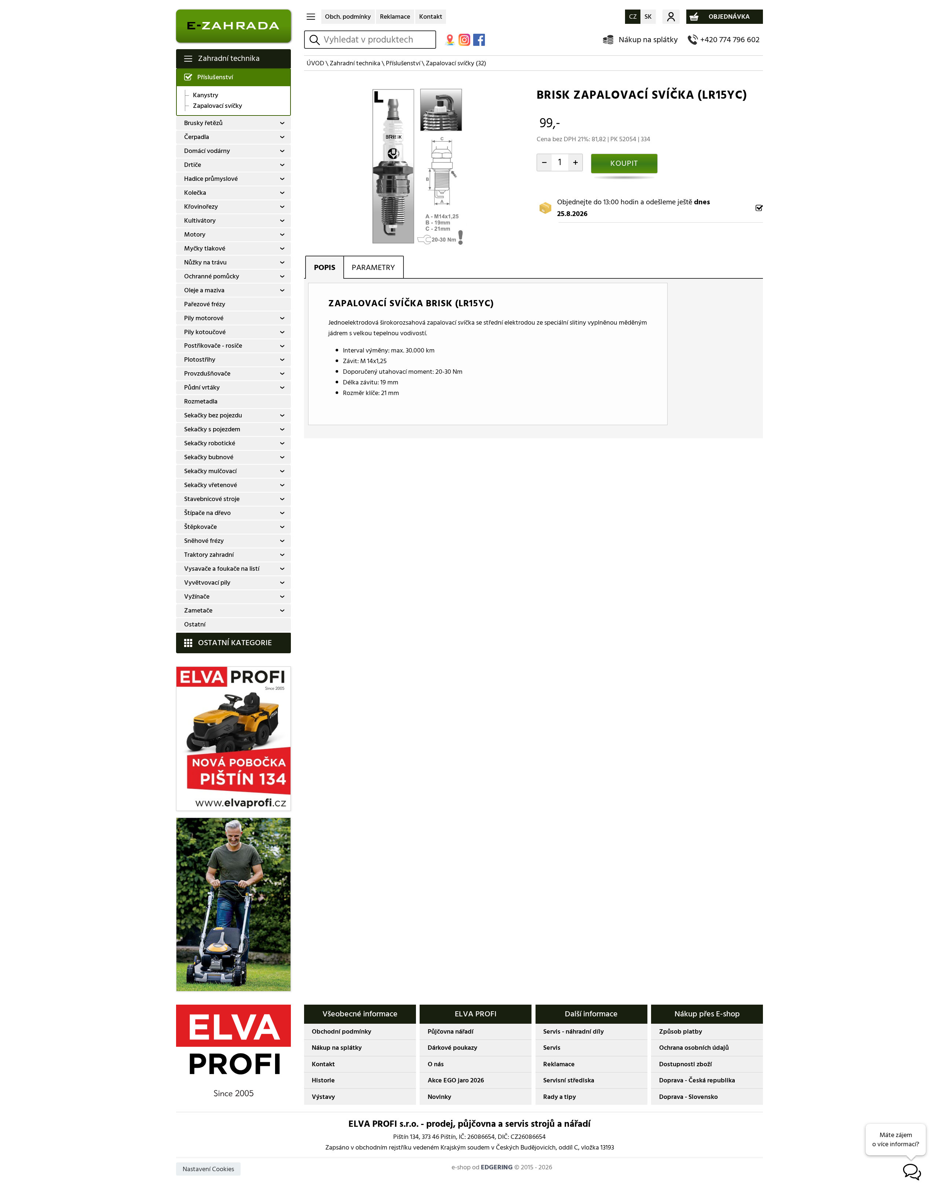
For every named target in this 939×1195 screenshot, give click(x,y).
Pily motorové (203, 318)
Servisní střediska (568, 1080)
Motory (194, 234)
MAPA (450, 39)
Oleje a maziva (204, 290)
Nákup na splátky (648, 39)
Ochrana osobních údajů (694, 1047)
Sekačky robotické (209, 443)
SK (648, 16)
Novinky (439, 1097)
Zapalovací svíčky (217, 106)
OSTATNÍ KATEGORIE (235, 642)
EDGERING (497, 1167)
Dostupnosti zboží (685, 1064)
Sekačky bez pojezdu (213, 415)
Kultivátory (200, 220)
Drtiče (192, 165)
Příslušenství (215, 77)
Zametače (198, 610)
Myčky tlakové (204, 248)
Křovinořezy (201, 206)
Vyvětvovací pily (207, 582)
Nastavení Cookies (208, 1169)
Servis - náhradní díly (573, 1031)
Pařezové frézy (204, 304)
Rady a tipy (559, 1097)
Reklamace (395, 16)
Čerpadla (196, 137)
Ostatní (194, 624)
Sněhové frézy (204, 541)
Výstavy (323, 1097)
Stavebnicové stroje (212, 499)
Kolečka (195, 192)
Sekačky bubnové (208, 457)
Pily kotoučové (205, 332)
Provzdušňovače (207, 373)
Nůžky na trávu (205, 262)
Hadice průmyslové (211, 178)
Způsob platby (680, 1031)
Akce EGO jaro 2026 (456, 1080)
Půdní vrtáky (202, 387)
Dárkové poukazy (452, 1047)
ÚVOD (315, 63)
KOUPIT (624, 163)
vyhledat (316, 39)
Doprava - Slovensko (688, 1097)
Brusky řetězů (203, 123)
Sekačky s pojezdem (212, 429)
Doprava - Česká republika (697, 1080)
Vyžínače (196, 596)
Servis (551, 1047)
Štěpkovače (200, 527)
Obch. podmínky (348, 16)
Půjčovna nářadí (451, 1031)
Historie (323, 1080)
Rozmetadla (201, 401)
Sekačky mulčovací (210, 471)
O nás (436, 1064)
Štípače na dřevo (207, 513)
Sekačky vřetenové (210, 485)
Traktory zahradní (209, 554)
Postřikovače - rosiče (213, 345)
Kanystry (205, 95)
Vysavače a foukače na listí (221, 568)
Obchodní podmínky (341, 1031)
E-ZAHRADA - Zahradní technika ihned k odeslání (233, 26)
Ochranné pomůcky (211, 276)
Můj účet (671, 17)
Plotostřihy (199, 359)
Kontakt (430, 16)
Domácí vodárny (207, 151)
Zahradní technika (229, 58)
